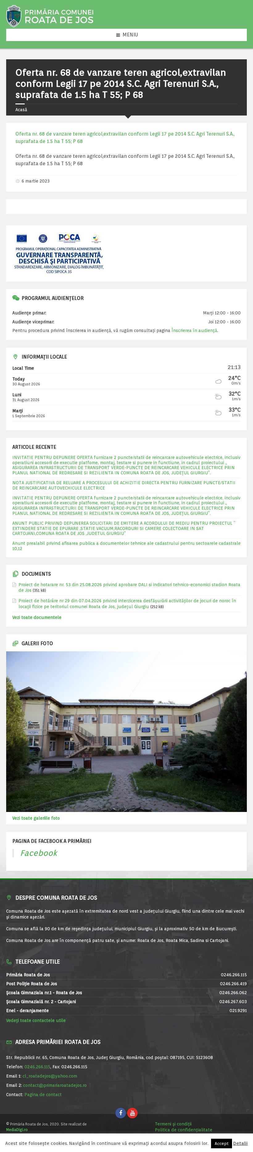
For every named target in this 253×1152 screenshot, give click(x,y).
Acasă (21, 109)
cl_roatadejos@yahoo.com (50, 1076)
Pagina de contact (43, 1094)
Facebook (38, 853)
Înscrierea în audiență (194, 330)
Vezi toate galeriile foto (36, 818)
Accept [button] (221, 1143)
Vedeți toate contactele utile (36, 1020)
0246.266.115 (37, 1066)
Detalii (240, 1143)
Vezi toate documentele (36, 617)
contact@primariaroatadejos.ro (55, 1085)
